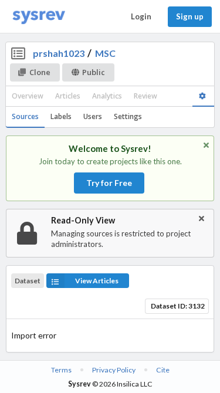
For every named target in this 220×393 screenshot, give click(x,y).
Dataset (27, 281)
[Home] (38, 16)
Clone (39, 72)
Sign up (190, 16)
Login (141, 16)
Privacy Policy (114, 369)
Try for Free (109, 183)
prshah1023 (58, 53)
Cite (163, 369)
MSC (105, 53)
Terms (61, 369)
